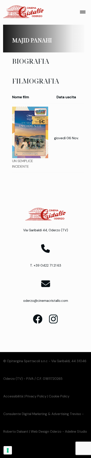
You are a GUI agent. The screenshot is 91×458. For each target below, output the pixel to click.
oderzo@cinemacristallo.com (45, 301)
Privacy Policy (35, 396)
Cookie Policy (59, 396)
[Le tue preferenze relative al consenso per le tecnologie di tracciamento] (8, 450)
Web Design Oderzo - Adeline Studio (59, 431)
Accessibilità (13, 396)
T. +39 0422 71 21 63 (45, 265)
